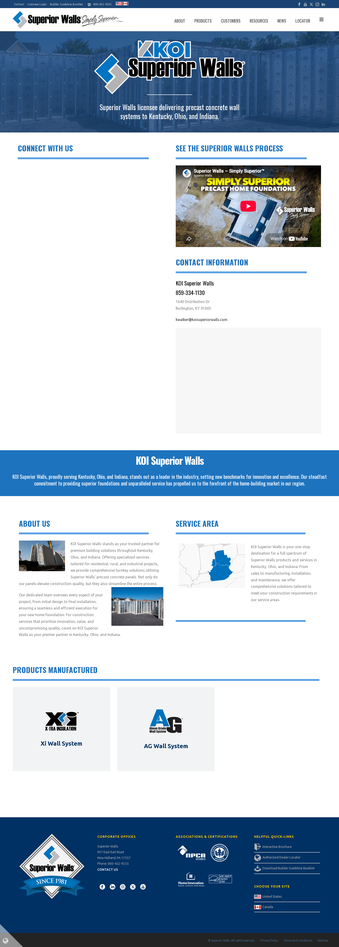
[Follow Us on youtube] (143, 887)
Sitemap (323, 940)
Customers (231, 21)
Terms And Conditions (298, 940)
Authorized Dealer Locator (281, 857)
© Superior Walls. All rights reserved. (231, 940)
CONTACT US (107, 869)
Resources (259, 21)
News (281, 21)
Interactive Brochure (277, 847)
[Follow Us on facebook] (102, 887)
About (179, 21)
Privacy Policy (269, 940)
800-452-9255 (102, 4)
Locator (302, 21)
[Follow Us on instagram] (122, 887)
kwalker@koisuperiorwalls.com (201, 320)
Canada (267, 907)
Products (203, 21)
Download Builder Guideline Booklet (288, 868)
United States (272, 896)
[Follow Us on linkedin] (112, 887)
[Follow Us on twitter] (133, 887)
